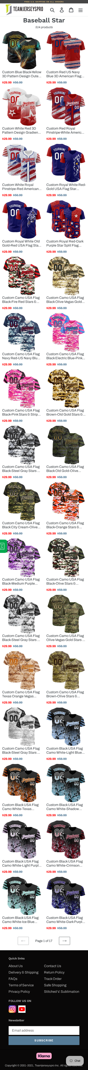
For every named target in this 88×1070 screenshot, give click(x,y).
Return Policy (54, 972)
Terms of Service (21, 985)
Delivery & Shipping (23, 972)
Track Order (53, 979)
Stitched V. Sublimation (61, 991)
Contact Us (52, 966)
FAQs (13, 979)
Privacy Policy (19, 991)
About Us (16, 966)
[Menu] (80, 10)
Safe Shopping (55, 985)
